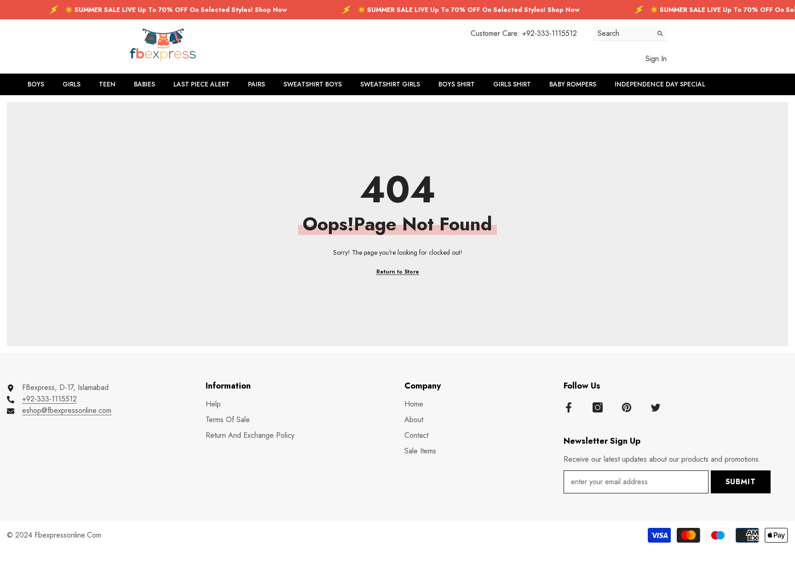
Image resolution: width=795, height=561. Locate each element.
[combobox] (622, 33)
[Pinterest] (627, 407)
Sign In (656, 58)
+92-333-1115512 (549, 33)
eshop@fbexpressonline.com (66, 410)
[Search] (630, 33)
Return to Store (397, 272)
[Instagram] (598, 407)
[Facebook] (569, 407)
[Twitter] (656, 407)
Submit (741, 481)
